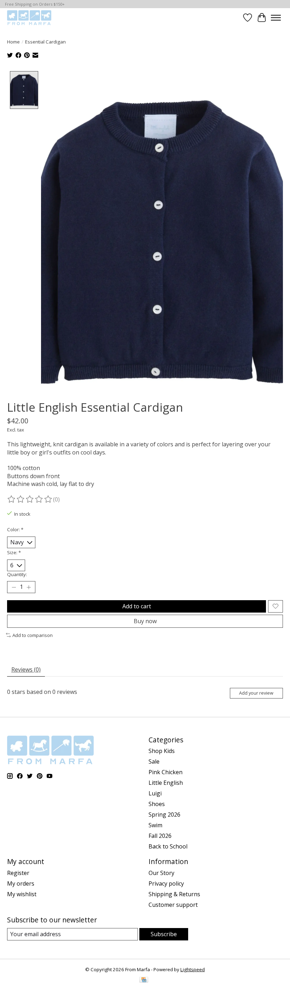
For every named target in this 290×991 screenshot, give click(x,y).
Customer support (173, 905)
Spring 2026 (164, 814)
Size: (14, 552)
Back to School (168, 846)
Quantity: (17, 574)
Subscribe (164, 934)
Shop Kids (162, 751)
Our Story (161, 873)
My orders (20, 883)
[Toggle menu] (276, 18)
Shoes (157, 804)
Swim (155, 825)
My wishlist (21, 894)
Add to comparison (32, 635)
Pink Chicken (165, 772)
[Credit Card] (143, 980)
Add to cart (136, 606)
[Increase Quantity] (28, 587)
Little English (166, 783)
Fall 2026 (160, 836)
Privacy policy (166, 883)
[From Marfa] (29, 17)
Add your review (256, 693)
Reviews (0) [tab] (26, 669)
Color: (15, 529)
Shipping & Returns (174, 894)
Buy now (145, 621)
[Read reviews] (30, 499)
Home (13, 42)
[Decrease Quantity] (13, 587)
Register (18, 873)
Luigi (155, 793)
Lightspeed (192, 969)
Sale (154, 761)
